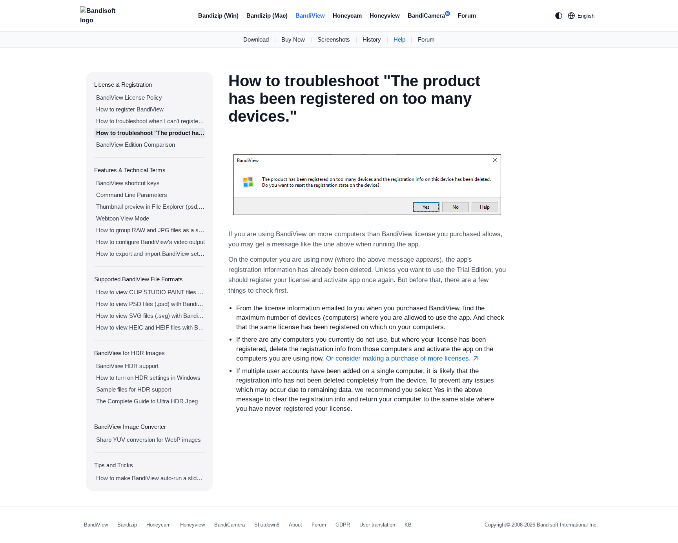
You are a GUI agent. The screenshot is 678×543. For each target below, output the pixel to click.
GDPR (342, 525)
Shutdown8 (266, 525)
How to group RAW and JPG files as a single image (150, 230)
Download (256, 39)
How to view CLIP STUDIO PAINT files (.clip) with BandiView (150, 292)
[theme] (558, 15)
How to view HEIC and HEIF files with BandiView (150, 327)
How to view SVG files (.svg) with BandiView (150, 315)
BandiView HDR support (127, 366)
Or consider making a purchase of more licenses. (399, 358)
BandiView (310, 15)
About (295, 525)
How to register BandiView (130, 109)
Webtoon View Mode (122, 218)
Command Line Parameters (131, 194)
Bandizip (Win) (218, 15)
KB (408, 525)
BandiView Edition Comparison (135, 144)
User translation (377, 525)
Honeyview (385, 15)
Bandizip (127, 525)
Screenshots (333, 39)
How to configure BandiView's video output (150, 242)
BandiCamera (428, 15)
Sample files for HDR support (133, 389)
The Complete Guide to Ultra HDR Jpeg (147, 401)
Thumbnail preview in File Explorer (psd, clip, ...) (150, 206)
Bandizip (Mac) (267, 15)
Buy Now (293, 39)
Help (399, 39)
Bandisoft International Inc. (567, 525)
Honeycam (347, 15)
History (372, 39)
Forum (467, 15)
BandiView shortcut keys (128, 183)
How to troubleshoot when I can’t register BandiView (150, 121)
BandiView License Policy (129, 97)
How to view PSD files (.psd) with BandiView (150, 304)
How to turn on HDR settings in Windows (148, 377)
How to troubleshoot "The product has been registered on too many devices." (150, 132)
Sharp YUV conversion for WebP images (148, 439)
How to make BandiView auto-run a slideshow (150, 478)
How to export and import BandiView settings (150, 253)
